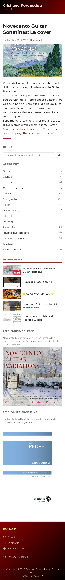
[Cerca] (59, 155)
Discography (37, 40)
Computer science (13, 188)
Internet (7, 216)
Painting (8, 221)
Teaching (8, 244)
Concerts (8, 193)
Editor (6, 204)
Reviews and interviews (16, 232)
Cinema (7, 176)
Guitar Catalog (11, 210)
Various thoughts (12, 249)
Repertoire (9, 227)
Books (6, 171)
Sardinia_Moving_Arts (15, 238)
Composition (10, 182)
